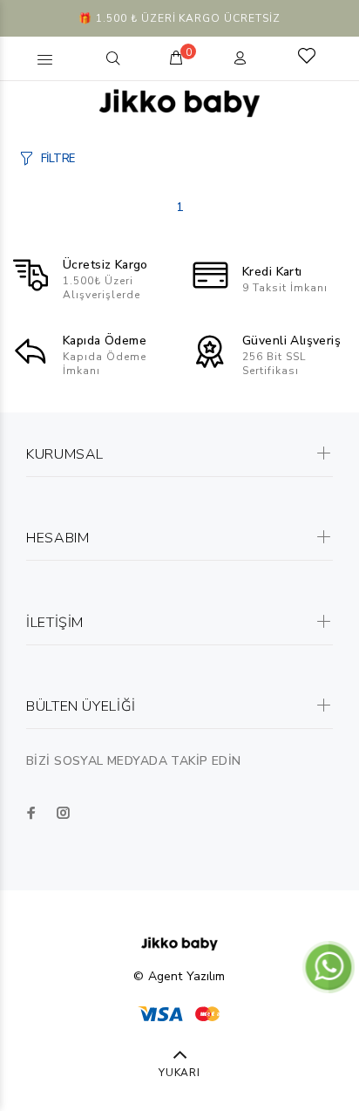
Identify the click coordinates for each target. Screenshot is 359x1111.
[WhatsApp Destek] (328, 966)
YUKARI (180, 1073)
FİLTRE (58, 159)
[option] (179, 18)
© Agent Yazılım (179, 976)
